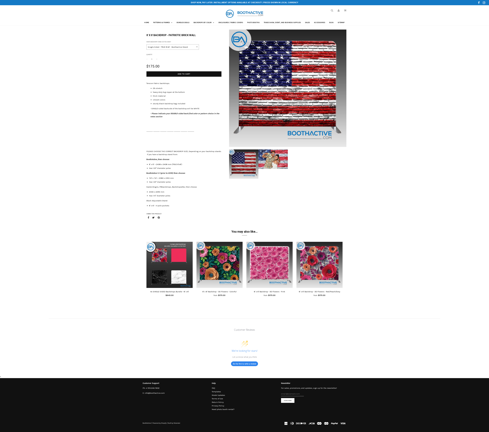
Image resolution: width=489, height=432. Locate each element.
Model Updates (218, 395)
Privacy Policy (218, 406)
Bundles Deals (183, 22)
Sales (307, 22)
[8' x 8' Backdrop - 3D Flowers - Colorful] (219, 265)
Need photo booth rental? (223, 409)
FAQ (213, 388)
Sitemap (341, 22)
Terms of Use (217, 398)
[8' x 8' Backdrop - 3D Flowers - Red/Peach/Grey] (319, 265)
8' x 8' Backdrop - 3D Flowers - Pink (269, 291)
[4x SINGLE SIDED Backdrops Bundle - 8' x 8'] (169, 265)
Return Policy (218, 402)
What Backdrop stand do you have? (158, 42)
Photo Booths (253, 22)
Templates (216, 391)
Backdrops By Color (203, 22)
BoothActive (147, 423)
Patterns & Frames (161, 22)
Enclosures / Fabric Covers (231, 22)
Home (146, 22)
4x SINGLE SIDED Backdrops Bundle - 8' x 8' (169, 291)
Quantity (149, 54)
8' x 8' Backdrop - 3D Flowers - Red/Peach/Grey (319, 291)
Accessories (319, 22)
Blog (331, 22)
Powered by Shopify (159, 423)
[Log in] (339, 10)
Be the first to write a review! (244, 364)
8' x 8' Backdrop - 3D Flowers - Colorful (219, 291)
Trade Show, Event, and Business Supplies (282, 22)
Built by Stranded (174, 423)
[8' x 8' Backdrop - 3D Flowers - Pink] (269, 265)
